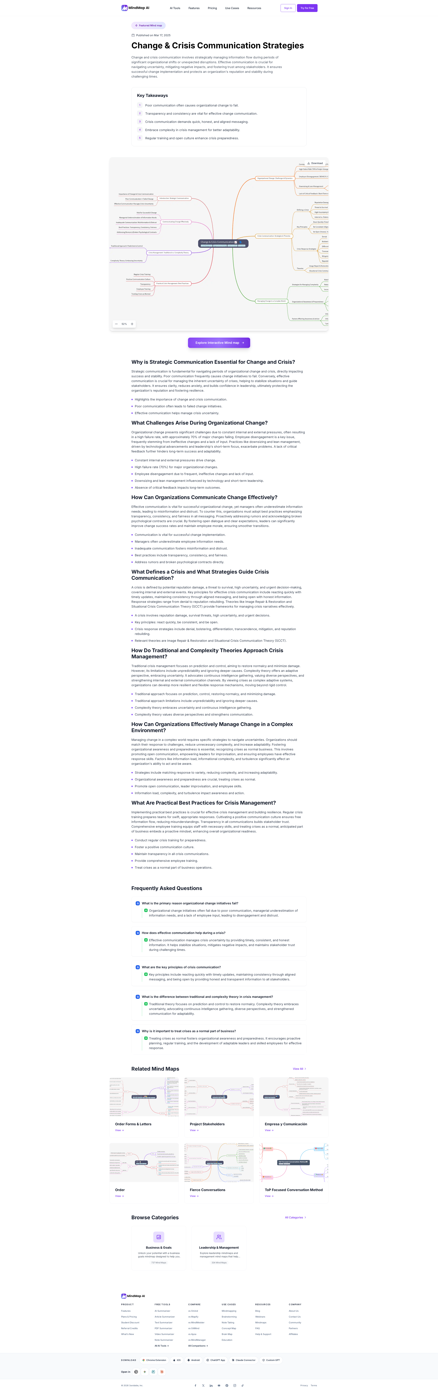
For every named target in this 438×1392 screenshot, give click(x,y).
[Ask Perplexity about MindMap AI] (153, 1372)
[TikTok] (242, 1385)
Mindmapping (229, 1310)
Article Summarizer (165, 1316)
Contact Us (295, 1316)
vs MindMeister (196, 1322)
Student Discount (130, 1322)
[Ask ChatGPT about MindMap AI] (136, 1372)
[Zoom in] (132, 324)
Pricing (212, 8)
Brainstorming (229, 1316)
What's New (127, 1334)
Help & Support (263, 1334)
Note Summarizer (164, 1340)
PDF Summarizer (163, 1328)
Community (295, 1322)
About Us (294, 1310)
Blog (257, 1310)
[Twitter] (203, 1385)
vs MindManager (197, 1340)
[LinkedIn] (211, 1385)
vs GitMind (193, 1328)
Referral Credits (129, 1328)
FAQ (257, 1328)
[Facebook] (195, 1385)
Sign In (288, 7)
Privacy (304, 1385)
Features (194, 8)
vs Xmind (193, 1310)
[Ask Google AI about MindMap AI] (145, 1372)
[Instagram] (235, 1385)
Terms (314, 1385)
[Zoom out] (116, 324)
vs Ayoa (192, 1334)
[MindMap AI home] (133, 1296)
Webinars (260, 1316)
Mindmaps (260, 1322)
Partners (293, 1328)
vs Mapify (193, 1316)
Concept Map (229, 1328)
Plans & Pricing (129, 1316)
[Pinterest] (227, 1385)
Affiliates (293, 1334)
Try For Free (307, 7)
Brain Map (227, 1334)
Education (227, 1340)
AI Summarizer (162, 1310)
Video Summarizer (164, 1334)
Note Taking (228, 1322)
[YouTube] (219, 1385)
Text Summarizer (163, 1322)
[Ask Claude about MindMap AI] (162, 1372)
